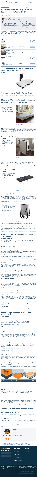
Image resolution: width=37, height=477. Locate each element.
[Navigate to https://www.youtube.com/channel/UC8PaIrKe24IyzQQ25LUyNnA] (8, 439)
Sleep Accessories (6, 7)
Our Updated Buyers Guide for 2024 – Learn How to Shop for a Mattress (15, 443)
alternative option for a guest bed (7, 387)
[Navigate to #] (35, 2)
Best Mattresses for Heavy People (20, 348)
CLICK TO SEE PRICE (19, 124)
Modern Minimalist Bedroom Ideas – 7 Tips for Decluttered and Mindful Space (16, 444)
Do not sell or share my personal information (26, 473)
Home (2, 7)
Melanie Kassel (7, 15)
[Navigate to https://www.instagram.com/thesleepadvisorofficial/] (6, 439)
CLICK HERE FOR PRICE (32, 41)
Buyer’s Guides (7, 455)
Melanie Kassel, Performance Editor (13, 19)
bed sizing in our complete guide (13, 324)
